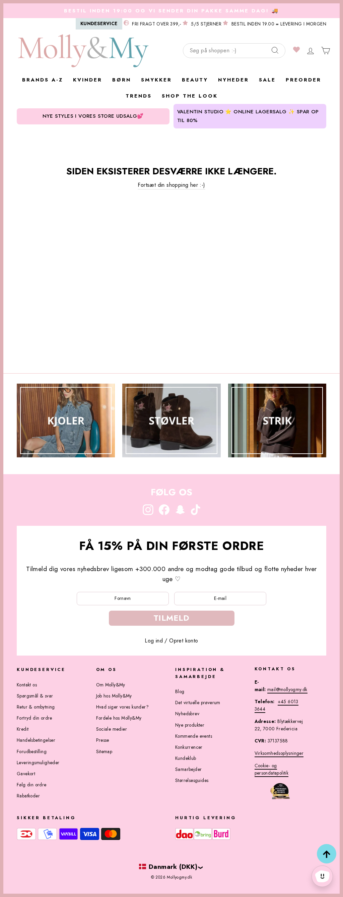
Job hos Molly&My (114, 695)
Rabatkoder (28, 795)
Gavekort (26, 773)
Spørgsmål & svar (35, 695)
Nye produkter (189, 725)
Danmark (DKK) (173, 866)
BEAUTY (195, 79)
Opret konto (183, 640)
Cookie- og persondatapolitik (272, 769)
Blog (180, 691)
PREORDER (303, 79)
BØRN (121, 79)
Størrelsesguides (191, 780)
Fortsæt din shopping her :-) (171, 185)
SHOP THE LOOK (190, 96)
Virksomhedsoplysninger (279, 753)
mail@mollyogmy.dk (287, 689)
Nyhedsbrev (187, 713)
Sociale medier (111, 729)
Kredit (22, 729)
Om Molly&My (110, 684)
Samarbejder (188, 769)
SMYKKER (156, 79)
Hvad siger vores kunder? (122, 707)
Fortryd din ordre (34, 718)
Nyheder (233, 79)
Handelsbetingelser (36, 740)
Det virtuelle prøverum (197, 702)
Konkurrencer (189, 747)
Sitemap (104, 751)
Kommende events (193, 736)
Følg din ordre (32, 784)
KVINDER (87, 79)
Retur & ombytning (36, 707)
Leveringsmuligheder (38, 762)
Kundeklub (185, 758)
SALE (267, 79)
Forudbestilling (32, 751)
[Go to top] (326, 853)
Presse (102, 740)
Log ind (154, 640)
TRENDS (139, 96)
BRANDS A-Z (42, 79)
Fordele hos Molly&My (119, 718)
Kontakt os (27, 684)
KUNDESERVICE (99, 23)
